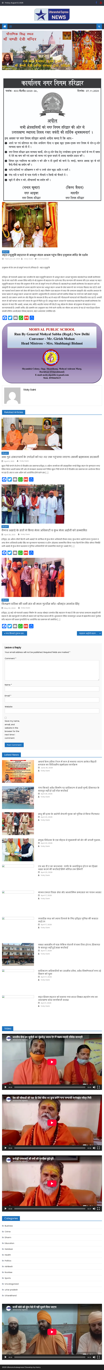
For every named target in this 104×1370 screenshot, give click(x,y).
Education (9, 1243)
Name (8, 684)
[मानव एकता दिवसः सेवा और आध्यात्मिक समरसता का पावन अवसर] (18, 902)
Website (8, 706)
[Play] (5, 1087)
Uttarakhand (11, 1295)
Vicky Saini (28, 259)
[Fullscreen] (98, 1087)
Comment (10, 658)
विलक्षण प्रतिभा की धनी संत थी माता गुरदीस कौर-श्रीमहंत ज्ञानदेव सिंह (40, 604)
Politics (8, 1260)
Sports (8, 1278)
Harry (38, 1367)
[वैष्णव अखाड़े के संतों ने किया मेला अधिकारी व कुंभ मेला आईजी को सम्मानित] (51, 504)
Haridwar (9, 1249)
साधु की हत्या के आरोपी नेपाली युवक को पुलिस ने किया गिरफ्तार (69, 814)
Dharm (6, 252)
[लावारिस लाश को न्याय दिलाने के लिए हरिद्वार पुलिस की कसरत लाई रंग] (18, 928)
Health (8, 1255)
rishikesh (9, 1266)
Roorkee (8, 1272)
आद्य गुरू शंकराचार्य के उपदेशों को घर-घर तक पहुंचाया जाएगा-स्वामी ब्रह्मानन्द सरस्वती (50, 457)
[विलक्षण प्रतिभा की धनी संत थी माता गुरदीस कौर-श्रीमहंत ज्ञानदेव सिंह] (51, 577)
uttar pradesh (11, 1289)
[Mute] (94, 1087)
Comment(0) (43, 259)
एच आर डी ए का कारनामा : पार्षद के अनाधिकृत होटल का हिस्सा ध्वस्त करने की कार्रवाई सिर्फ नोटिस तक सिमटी (68, 868)
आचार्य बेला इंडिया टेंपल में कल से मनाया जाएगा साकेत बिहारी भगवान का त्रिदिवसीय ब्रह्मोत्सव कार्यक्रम (67, 763)
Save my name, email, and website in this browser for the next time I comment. (12, 729)
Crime (8, 1231)
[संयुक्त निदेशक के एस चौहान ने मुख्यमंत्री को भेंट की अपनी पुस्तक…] (18, 849)
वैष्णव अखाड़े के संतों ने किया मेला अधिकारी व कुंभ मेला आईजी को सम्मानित (44, 530)
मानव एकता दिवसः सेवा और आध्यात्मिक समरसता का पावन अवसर (69, 892)
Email (8, 695)
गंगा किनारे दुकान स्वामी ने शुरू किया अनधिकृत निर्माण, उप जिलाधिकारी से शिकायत (16, 633)
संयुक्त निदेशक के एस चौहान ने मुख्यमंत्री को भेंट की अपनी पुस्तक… (69, 840)
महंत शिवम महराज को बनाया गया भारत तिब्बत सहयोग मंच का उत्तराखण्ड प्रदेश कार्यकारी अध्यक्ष (68, 998)
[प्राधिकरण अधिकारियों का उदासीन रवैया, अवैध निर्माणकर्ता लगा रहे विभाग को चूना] (18, 980)
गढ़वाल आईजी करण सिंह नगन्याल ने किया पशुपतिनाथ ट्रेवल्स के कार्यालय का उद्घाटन (90, 633)
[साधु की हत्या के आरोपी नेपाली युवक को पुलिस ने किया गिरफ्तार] (18, 823)
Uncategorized (12, 1284)
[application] (52, 1062)
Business (9, 1225)
